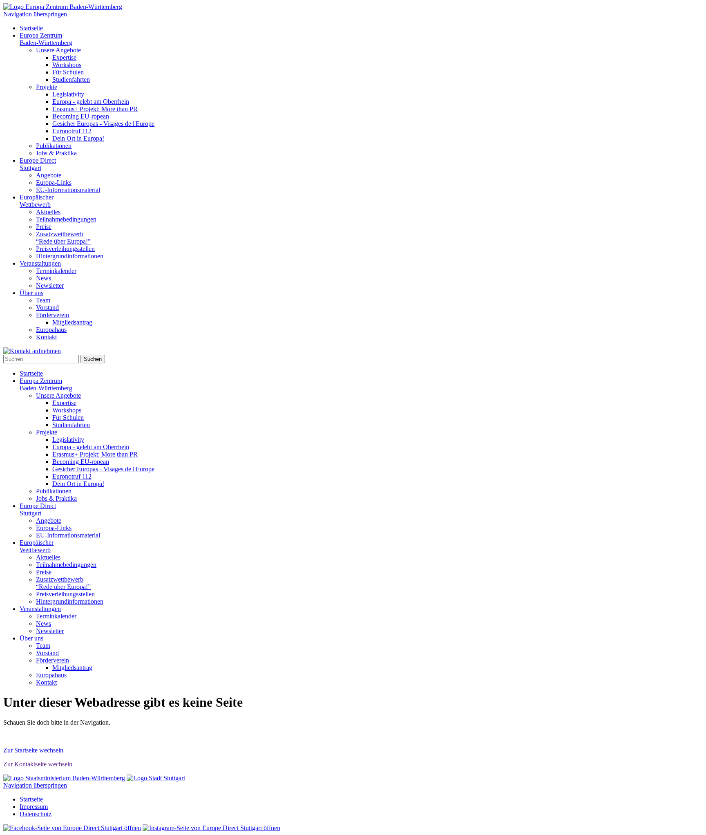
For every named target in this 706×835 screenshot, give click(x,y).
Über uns (31, 292)
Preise (43, 226)
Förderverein (52, 314)
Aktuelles (48, 211)
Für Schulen (68, 72)
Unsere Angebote (58, 50)
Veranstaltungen (40, 263)
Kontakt (46, 337)
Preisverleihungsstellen (65, 248)
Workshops (66, 64)
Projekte (46, 86)
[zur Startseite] (62, 6)
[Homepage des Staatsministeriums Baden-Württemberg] (64, 778)
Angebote (48, 175)
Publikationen (53, 145)
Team (43, 300)
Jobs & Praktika (56, 153)
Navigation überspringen (35, 14)
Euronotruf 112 (72, 131)
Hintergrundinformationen (69, 256)
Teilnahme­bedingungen (66, 219)
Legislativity (68, 94)
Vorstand (47, 307)
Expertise (64, 57)
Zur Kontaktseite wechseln (37, 764)
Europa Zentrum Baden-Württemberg (46, 39)
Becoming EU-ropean (80, 116)
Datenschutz (35, 813)
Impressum (34, 806)
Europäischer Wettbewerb (37, 201)
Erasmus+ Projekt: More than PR (95, 108)
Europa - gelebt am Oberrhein (90, 101)
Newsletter (50, 285)
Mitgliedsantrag (72, 322)
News (43, 278)
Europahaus (51, 329)
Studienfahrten (71, 79)
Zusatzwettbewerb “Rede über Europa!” (63, 238)
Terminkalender (56, 270)
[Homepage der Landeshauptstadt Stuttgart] (156, 778)
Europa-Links (53, 182)
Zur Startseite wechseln (33, 750)
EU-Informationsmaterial (68, 189)
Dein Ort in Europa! (78, 138)
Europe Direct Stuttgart (38, 164)
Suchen (93, 359)
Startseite (31, 28)
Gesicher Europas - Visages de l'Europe (103, 123)
